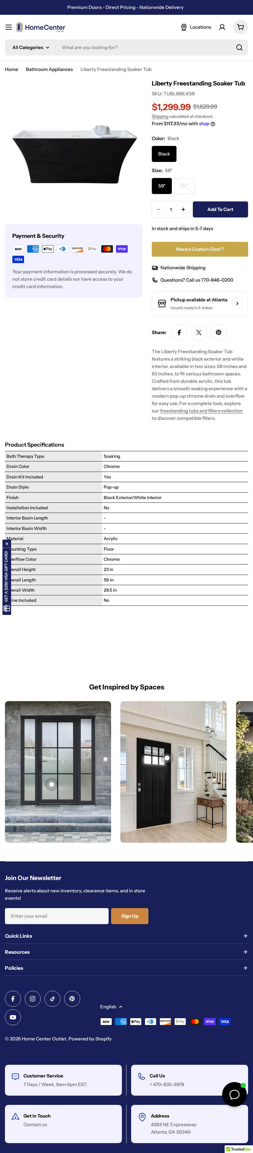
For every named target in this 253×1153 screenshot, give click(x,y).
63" (188, 188)
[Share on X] (199, 332)
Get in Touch (37, 1116)
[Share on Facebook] (179, 332)
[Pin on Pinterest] (219, 332)
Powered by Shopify (90, 1039)
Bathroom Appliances (49, 69)
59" (161, 186)
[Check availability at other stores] (237, 303)
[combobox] (126, 47)
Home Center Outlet (44, 1039)
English (108, 1007)
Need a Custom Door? (200, 249)
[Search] (239, 47)
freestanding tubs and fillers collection (201, 411)
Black (164, 154)
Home (11, 69)
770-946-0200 (217, 280)
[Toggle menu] (8, 27)
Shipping (160, 116)
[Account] (222, 27)
